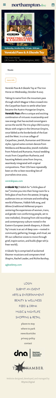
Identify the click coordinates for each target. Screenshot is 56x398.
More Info (10, 80)
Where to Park (28, 328)
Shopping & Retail (28, 317)
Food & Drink (28, 306)
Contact (28, 343)
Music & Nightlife (28, 311)
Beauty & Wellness (28, 300)
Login (28, 283)
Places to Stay (28, 323)
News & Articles (28, 333)
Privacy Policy (28, 338)
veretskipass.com (14, 181)
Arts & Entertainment (28, 295)
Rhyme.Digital (28, 381)
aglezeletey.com (13, 264)
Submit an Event (28, 289)
